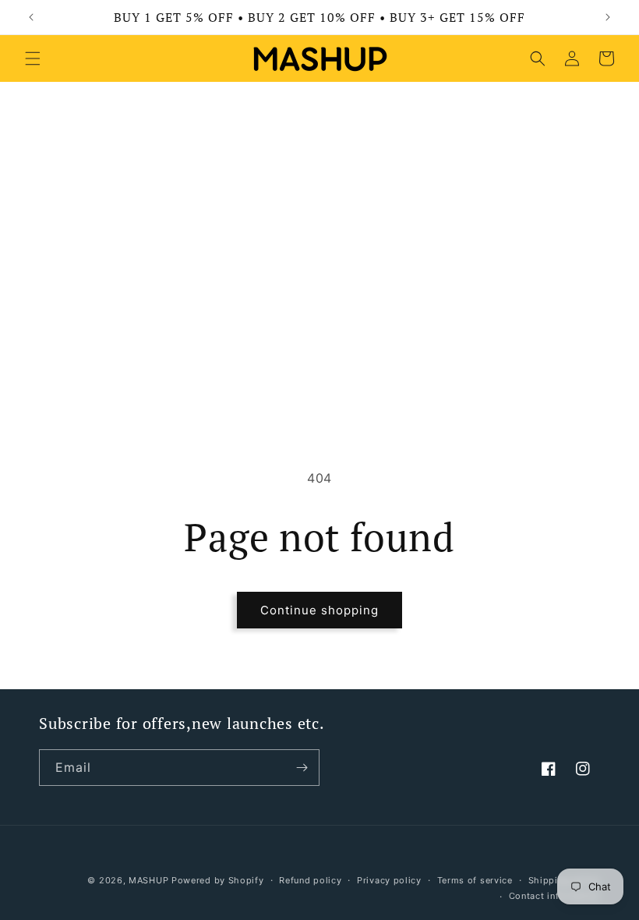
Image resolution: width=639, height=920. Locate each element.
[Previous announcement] (31, 17)
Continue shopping (319, 610)
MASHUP (148, 880)
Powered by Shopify (217, 880)
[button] (33, 58)
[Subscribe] (301, 767)
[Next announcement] (608, 17)
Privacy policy (389, 880)
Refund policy (310, 880)
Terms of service (475, 880)
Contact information (554, 895)
